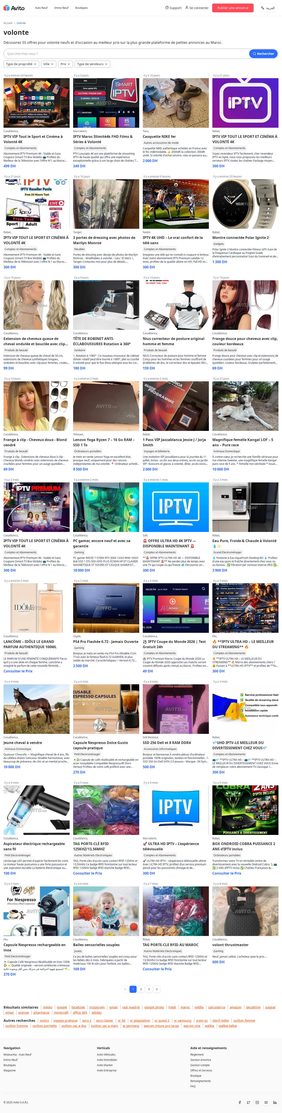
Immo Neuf (61, 8)
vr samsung (182, 1020)
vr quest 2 (162, 1020)
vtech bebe (221, 1020)
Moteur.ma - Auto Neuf (17, 1054)
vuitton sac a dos (73, 1026)
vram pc (202, 1020)
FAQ (192, 1086)
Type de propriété (19, 64)
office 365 (80, 1012)
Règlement (197, 1054)
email (10, 1012)
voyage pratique (66, 1020)
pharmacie (41, 1012)
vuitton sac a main (104, 1026)
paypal (270, 1007)
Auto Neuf (41, 8)
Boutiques (81, 8)
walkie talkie (228, 1026)
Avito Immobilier (107, 1060)
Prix (63, 64)
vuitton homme (17, 1026)
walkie (209, 1026)
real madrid (131, 1007)
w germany (131, 1026)
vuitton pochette (45, 1026)
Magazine (10, 1070)
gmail (113, 1007)
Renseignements (200, 1081)
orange (23, 1012)
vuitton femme (244, 1020)
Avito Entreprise (107, 1070)
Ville (46, 64)
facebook (78, 1007)
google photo (154, 1007)
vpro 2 (86, 1020)
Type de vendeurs (90, 64)
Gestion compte (200, 1065)
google (62, 1007)
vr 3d (121, 1020)
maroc (185, 1007)
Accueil (8, 23)
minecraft (61, 1012)
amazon (235, 1007)
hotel (172, 1007)
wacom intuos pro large (161, 1026)
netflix (199, 1007)
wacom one (192, 1026)
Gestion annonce (200, 1060)
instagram (97, 1007)
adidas (97, 1012)
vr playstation (140, 1020)
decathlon (253, 1007)
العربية (270, 8)
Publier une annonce (232, 8)
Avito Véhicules (106, 1054)
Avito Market (105, 1065)
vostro (44, 1020)
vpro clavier (104, 1020)
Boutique (195, 1076)
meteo (47, 1007)
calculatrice (216, 1007)
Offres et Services (201, 1070)
